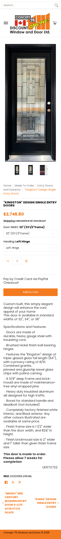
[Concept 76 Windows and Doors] (30, 23)
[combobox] (28, 5)
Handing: (16, 241)
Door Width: (24, 227)
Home (7, 186)
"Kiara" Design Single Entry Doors (45, 503)
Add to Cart (30, 292)
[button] (55, 23)
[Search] (56, 5)
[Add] (26, 261)
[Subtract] (8, 261)
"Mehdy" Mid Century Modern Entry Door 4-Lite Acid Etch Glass (16, 503)
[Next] (55, 103)
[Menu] (5, 23)
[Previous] (5, 103)
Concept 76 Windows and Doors (22, 532)
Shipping (9, 220)
